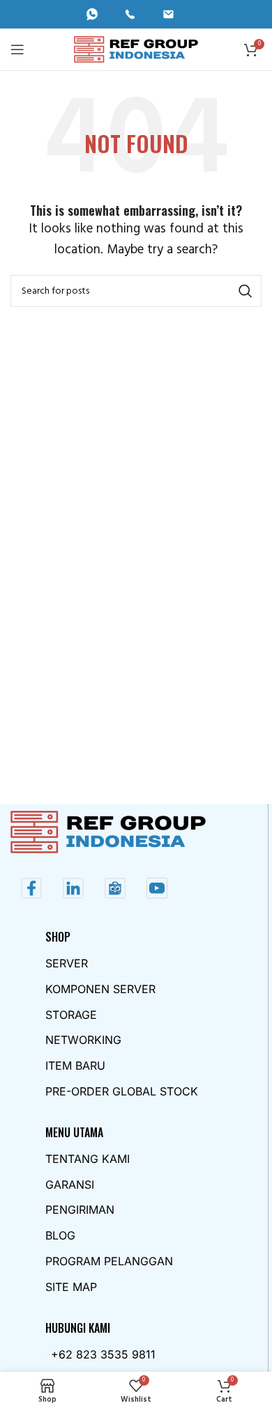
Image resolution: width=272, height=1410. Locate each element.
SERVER (66, 963)
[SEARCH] (245, 291)
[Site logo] (136, 49)
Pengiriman (79, 1210)
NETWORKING (83, 1040)
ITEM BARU (75, 1065)
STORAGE (71, 1015)
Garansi (69, 1184)
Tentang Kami (87, 1159)
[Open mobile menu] (17, 49)
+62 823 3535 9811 (103, 1354)
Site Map (71, 1287)
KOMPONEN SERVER (100, 989)
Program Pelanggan (109, 1261)
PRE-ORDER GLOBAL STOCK (121, 1091)
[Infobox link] (98, 14)
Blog (60, 1235)
